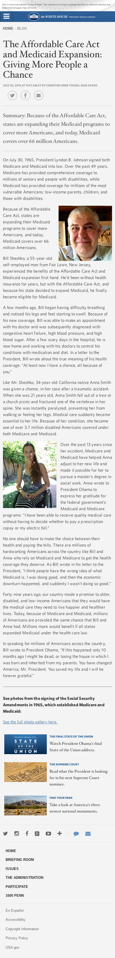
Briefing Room (20, 860)
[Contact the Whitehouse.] (73, 834)
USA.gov (13, 947)
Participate (17, 887)
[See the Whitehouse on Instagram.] (16, 834)
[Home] (61, 20)
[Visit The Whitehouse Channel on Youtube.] (48, 834)
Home (8, 28)
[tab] (6, 16)
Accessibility (15, 920)
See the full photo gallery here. (30, 721)
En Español (15, 911)
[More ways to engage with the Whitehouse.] (59, 834)
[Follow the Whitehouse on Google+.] (37, 834)
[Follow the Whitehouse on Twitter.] (5, 834)
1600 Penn (15, 896)
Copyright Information (22, 929)
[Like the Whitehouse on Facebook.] (26, 834)
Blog (22, 28)
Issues (12, 869)
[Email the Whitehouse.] (88, 834)
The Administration (24, 878)
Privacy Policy (17, 938)
